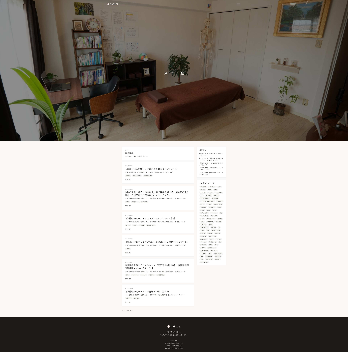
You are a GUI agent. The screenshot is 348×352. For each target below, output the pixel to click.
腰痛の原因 (203, 245)
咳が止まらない (204, 213)
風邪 (201, 259)
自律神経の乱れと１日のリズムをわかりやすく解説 (150, 218)
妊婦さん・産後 (211, 218)
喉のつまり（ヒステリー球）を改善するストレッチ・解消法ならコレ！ (211, 159)
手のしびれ (203, 224)
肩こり (211, 239)
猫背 (208, 230)
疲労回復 (202, 233)
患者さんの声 (210, 221)
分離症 (202, 210)
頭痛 (201, 256)
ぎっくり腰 (203, 187)
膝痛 (216, 245)
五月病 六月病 (218, 204)
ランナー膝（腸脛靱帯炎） (207, 201)
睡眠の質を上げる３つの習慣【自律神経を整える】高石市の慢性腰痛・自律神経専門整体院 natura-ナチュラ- (157, 193)
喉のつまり (214, 213)
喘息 (221, 213)
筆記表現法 (203, 236)
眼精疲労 (217, 233)
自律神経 (128, 175)
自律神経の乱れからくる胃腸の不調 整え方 (147, 291)
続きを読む (128, 179)
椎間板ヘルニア (204, 227)
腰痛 (220, 242)
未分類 (210, 224)
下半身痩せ (219, 201)
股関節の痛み (203, 239)
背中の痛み (203, 242)
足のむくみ (214, 250)
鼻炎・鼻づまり (204, 262)
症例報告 (210, 233)
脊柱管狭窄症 (212, 242)
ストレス (128, 225)
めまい (127, 275)
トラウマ (216, 195)
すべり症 (202, 189)
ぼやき (209, 189)
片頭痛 (202, 230)
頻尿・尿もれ (209, 256)
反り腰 (208, 210)
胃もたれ (218, 239)
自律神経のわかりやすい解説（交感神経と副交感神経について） (157, 241)
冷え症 (219, 207)
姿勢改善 (220, 218)
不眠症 (127, 202)
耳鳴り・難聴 (212, 236)
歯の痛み (213, 227)
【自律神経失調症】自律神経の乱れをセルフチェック (151, 168)
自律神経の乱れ (137, 175)
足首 (210, 253)
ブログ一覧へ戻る (127, 310)
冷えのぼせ (212, 207)
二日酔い (209, 204)
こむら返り (212, 187)
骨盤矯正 (217, 259)
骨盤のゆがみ (209, 259)
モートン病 (215, 198)
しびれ (219, 187)
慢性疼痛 (218, 221)
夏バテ (202, 218)
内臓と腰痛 (203, 207)
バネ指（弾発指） (204, 198)
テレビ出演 (208, 195)
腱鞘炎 (210, 245)
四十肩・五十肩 (204, 216)
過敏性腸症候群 (218, 253)
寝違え (202, 221)
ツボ (201, 195)
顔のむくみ (218, 256)
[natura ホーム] (112, 4)
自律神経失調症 (148, 175)
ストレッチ (135, 275)
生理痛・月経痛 (216, 230)
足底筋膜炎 (203, 253)
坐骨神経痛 (214, 216)
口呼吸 (214, 210)
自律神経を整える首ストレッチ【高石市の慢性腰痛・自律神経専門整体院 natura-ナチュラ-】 (157, 267)
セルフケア (143, 275)
